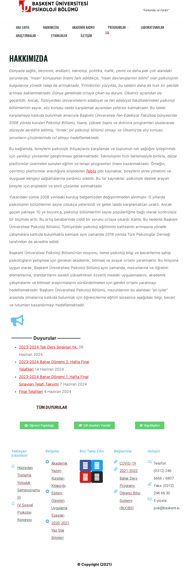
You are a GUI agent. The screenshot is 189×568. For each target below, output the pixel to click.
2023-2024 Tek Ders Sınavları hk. (48, 347)
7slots (91, 171)
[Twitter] (97, 465)
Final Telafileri (31, 391)
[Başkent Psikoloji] (95, 6)
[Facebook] (85, 465)
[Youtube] (85, 477)
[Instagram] (97, 477)
